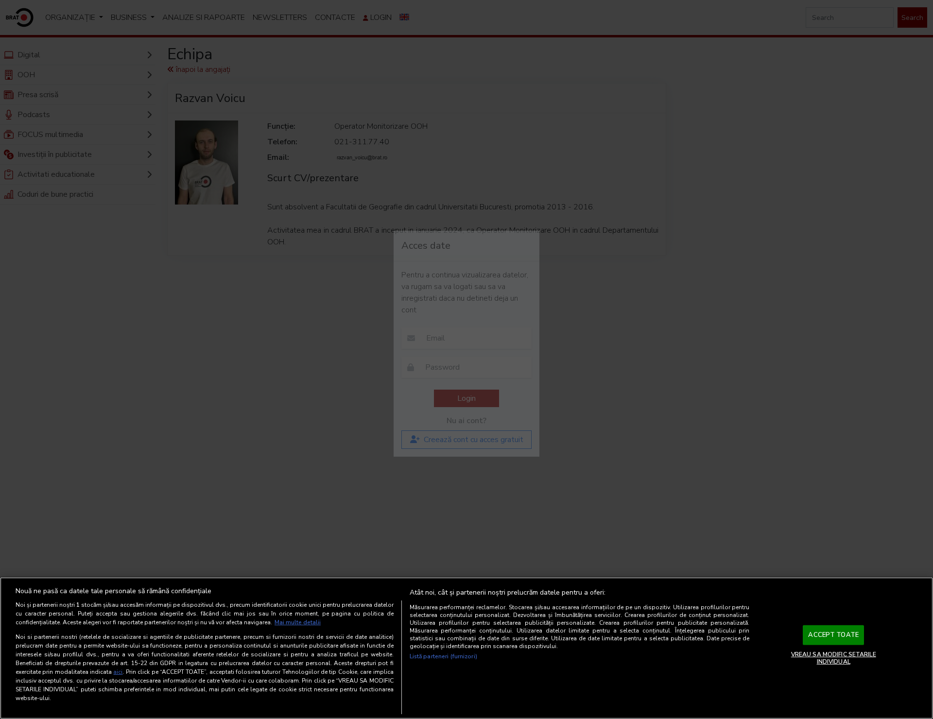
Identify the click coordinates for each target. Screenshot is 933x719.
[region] (466, 648)
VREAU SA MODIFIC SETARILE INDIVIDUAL (833, 658)
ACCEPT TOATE (833, 635)
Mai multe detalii (298, 622)
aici (117, 672)
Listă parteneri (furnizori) (443, 656)
